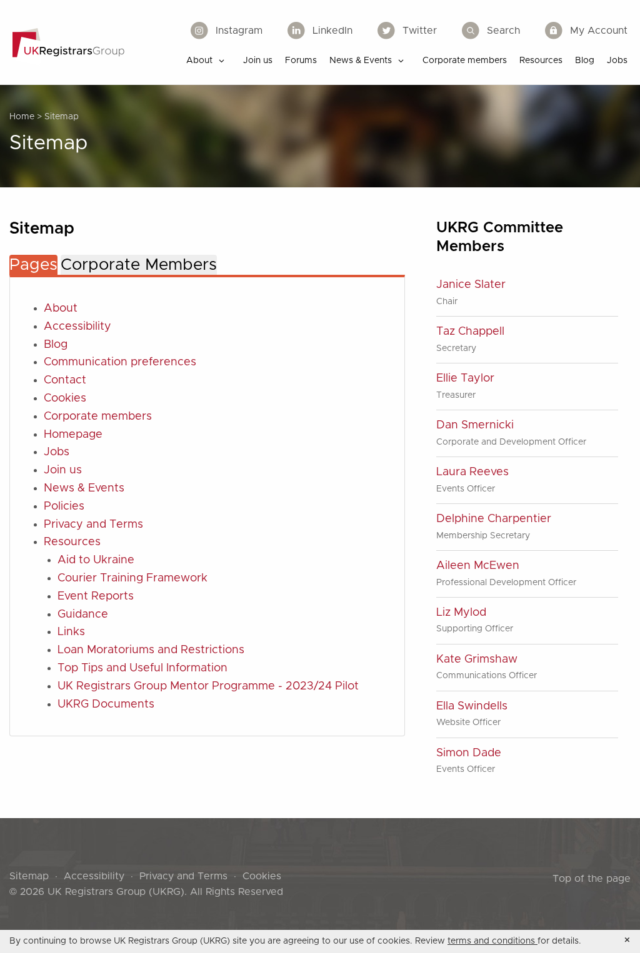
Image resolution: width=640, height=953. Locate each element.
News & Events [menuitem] (360, 60)
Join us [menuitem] (257, 60)
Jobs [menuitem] (617, 60)
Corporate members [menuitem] (464, 60)
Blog (56, 344)
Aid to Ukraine (96, 560)
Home (21, 116)
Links (71, 632)
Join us (63, 470)
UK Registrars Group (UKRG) (116, 892)
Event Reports (96, 596)
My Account (599, 31)
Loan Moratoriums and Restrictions (151, 650)
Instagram (239, 31)
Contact (65, 380)
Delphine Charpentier (493, 519)
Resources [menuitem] (540, 60)
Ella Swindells (472, 706)
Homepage (73, 434)
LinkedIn (332, 31)
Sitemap (29, 876)
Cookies (65, 398)
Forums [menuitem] (301, 60)
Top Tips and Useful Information (143, 668)
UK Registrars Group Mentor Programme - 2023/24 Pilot (208, 686)
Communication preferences (120, 362)
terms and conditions (493, 941)
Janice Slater (471, 284)
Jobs (56, 452)
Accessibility (77, 326)
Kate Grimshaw (477, 659)
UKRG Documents (106, 704)
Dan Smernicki (475, 425)
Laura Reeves (472, 472)
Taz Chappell (470, 331)
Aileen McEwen (477, 565)
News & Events (84, 488)
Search (503, 31)
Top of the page (591, 879)
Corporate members (98, 416)
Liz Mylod (461, 612)
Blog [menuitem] (584, 60)
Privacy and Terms (93, 524)
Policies (64, 506)
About (61, 308)
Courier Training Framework (133, 578)
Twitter (419, 31)
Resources (72, 542)
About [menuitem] (199, 60)
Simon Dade (468, 753)
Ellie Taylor (465, 378)
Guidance (83, 614)
